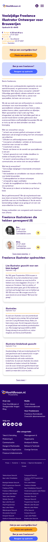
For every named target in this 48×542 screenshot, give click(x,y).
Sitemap (23, 463)
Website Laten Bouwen (31, 504)
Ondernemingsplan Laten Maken (34, 491)
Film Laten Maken (30, 482)
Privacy (7, 463)
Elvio (18, 242)
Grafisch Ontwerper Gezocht (12, 518)
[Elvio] (9, 245)
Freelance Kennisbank (33, 414)
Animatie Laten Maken (10, 493)
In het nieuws (29, 404)
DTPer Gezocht (29, 510)
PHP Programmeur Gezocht (11, 485)
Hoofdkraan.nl (24, 200)
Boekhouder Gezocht (31, 518)
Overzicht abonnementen (34, 416)
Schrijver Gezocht (29, 513)
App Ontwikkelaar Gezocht (33, 488)
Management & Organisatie (30, 437)
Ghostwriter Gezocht (9, 513)
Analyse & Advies (31, 442)
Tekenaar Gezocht (30, 499)
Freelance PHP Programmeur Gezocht (33, 479)
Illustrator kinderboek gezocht (21, 344)
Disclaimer (15, 463)
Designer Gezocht (8, 516)
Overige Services (31, 450)
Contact (24, 466)
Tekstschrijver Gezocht (10, 475)
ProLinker (22, 395)
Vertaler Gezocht (8, 499)
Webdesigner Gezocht (10, 510)
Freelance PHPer (8, 488)
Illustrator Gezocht (30, 496)
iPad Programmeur (9, 504)
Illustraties (11, 308)
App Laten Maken (8, 507)
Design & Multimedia (11, 446)
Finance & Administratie (12, 453)
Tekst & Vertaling (10, 435)
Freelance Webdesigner (10, 491)
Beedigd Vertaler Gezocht (11, 482)
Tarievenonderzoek (32, 406)
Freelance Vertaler (30, 485)
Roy (17, 227)
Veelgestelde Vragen (11, 406)
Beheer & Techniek (31, 446)
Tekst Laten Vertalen (9, 496)
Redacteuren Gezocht (31, 493)
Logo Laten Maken (30, 516)
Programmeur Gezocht (31, 502)
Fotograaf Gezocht (30, 475)
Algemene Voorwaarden (35, 463)
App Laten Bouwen (9, 502)
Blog (4, 409)
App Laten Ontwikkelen (10, 478)
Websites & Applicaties (12, 450)
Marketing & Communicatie (8, 441)
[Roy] (9, 230)
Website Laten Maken (31, 507)
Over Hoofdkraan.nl (11, 404)
